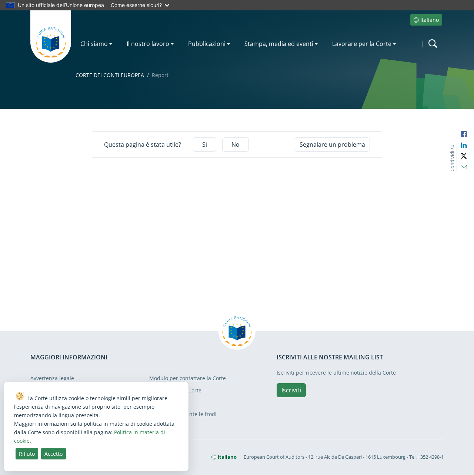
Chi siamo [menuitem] (94, 44)
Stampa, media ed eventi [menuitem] (278, 44)
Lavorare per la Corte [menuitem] (361, 44)
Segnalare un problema (332, 144)
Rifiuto (27, 453)
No (235, 144)
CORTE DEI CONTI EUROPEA (110, 75)
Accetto (53, 453)
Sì (204, 144)
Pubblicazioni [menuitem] (207, 44)
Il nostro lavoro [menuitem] (148, 44)
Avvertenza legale (52, 378)
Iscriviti (291, 390)
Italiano (429, 19)
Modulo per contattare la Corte (187, 378)
